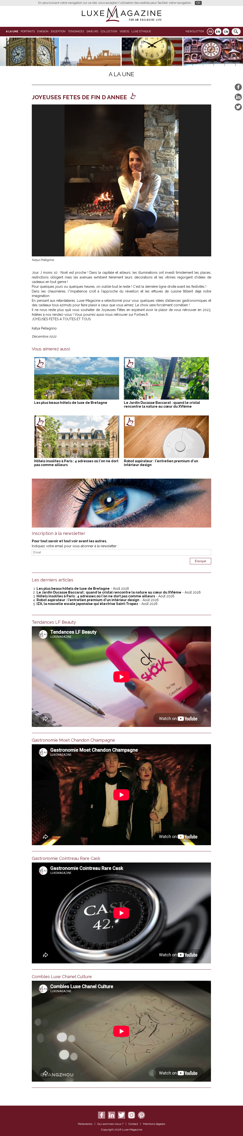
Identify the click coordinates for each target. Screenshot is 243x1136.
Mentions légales (154, 1124)
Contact (133, 1124)
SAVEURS (92, 31)
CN (226, 31)
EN (218, 31)
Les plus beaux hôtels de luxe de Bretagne (70, 403)
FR (210, 31)
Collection (109, 31)
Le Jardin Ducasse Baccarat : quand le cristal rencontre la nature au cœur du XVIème (162, 404)
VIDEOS (124, 31)
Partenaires (85, 1124)
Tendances (76, 31)
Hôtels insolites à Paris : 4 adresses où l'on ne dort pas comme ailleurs (96, 596)
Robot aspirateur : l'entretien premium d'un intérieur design (88, 600)
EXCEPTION (58, 31)
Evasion (42, 31)
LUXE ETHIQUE (141, 31)
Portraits (28, 31)
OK (198, 3)
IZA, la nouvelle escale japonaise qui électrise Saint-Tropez (87, 604)
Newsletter (195, 31)
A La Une (12, 31)
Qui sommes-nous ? (110, 1124)
